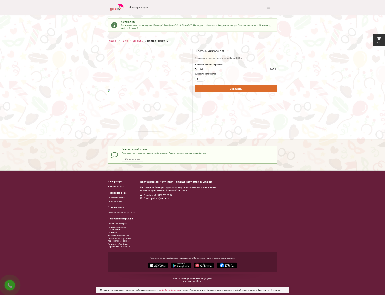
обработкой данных (170, 289)
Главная (112, 41)
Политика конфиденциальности (118, 233)
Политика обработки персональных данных (119, 245)
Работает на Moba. (192, 281)
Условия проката (116, 186)
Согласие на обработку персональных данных (119, 239)
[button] (204, 268)
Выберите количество (205, 73)
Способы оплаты (116, 197)
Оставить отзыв (132, 158)
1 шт (201, 68)
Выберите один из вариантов (209, 64)
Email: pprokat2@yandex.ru (156, 198)
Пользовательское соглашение (117, 228)
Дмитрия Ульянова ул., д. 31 (122, 212)
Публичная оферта (117, 223)
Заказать (236, 89)
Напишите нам (115, 200)
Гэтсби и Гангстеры (132, 41)
